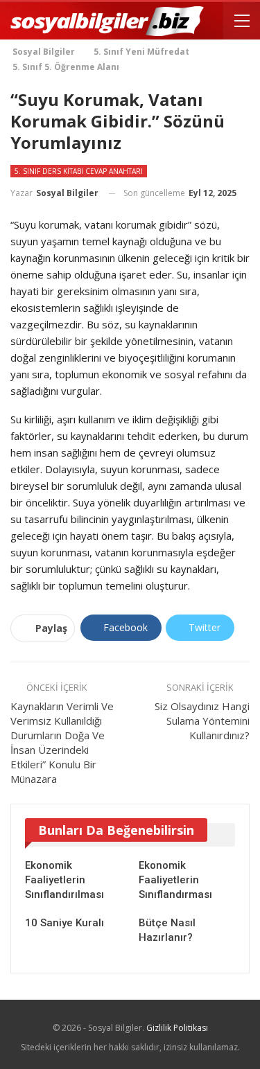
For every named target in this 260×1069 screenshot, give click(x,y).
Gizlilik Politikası (177, 1028)
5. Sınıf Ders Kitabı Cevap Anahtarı (79, 171)
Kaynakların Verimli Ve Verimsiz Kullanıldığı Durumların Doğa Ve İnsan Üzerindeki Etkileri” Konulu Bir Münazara (62, 742)
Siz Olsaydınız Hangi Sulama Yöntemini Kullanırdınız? (202, 720)
